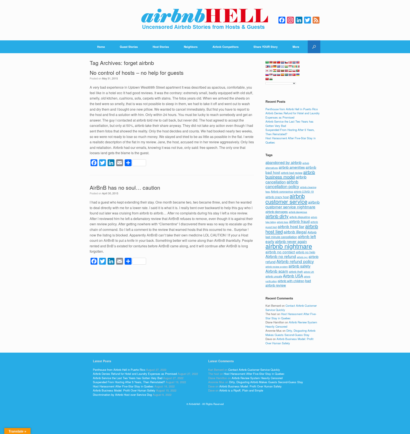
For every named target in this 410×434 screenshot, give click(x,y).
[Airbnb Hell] (205, 20)
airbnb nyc (302, 257)
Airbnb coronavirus (282, 192)
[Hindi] (286, 66)
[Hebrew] (282, 66)
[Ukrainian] (298, 74)
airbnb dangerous (298, 212)
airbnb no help (305, 252)
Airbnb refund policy (295, 261)
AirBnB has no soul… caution (125, 187)
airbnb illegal (295, 232)
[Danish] (290, 62)
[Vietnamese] (267, 79)
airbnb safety (299, 266)
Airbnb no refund (280, 256)
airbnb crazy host (277, 197)
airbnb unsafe (273, 276)
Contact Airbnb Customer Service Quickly (254, 370)
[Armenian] (271, 62)
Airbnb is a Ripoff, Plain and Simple (241, 390)
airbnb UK (309, 271)
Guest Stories (129, 47)
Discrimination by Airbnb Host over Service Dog (122, 395)
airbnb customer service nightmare (292, 204)
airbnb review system (276, 266)
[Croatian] (282, 62)
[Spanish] (282, 74)
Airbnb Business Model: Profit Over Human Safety (289, 341)
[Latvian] (278, 70)
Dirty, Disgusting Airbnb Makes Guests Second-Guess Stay (290, 332)
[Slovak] (275, 74)
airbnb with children (291, 281)
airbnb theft (296, 272)
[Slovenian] (278, 74)
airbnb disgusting (299, 217)
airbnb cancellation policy (282, 184)
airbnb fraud (299, 221)
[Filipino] (267, 66)
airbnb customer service (286, 198)
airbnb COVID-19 (304, 191)
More (296, 47)
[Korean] (271, 70)
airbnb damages (276, 211)
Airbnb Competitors (225, 47)
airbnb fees (282, 222)
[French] (271, 66)
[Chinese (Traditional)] (278, 62)
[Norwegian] (286, 70)
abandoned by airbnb (283, 162)
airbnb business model (290, 174)
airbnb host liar (291, 226)
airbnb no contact (280, 251)
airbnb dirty (276, 216)
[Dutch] (294, 62)
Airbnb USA (293, 276)
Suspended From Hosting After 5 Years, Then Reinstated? (129, 382)
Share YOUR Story (265, 47)
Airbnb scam (276, 271)
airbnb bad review (291, 173)
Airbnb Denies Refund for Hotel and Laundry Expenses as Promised (292, 115)
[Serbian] (271, 74)
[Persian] (290, 70)
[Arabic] (267, 62)
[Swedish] (286, 74)
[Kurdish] (275, 70)
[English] (298, 62)
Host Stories (161, 47)
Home (101, 47)
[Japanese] (267, 70)
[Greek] (278, 66)
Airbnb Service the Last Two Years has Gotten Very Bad (127, 378)
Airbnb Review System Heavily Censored (257, 378)
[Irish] (294, 66)
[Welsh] (271, 79)
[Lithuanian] (282, 70)
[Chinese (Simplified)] (275, 62)
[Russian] (267, 74)
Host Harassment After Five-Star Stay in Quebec (123, 386)
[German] (275, 66)
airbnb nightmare (288, 245)
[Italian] (298, 66)
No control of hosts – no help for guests (137, 72)
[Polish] (294, 70)
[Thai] (290, 74)
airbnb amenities (292, 167)
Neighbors (191, 47)
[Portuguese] (298, 70)
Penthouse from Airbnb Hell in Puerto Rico (291, 109)
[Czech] (286, 62)
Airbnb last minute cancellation (290, 234)
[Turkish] (294, 74)
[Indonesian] (290, 66)
